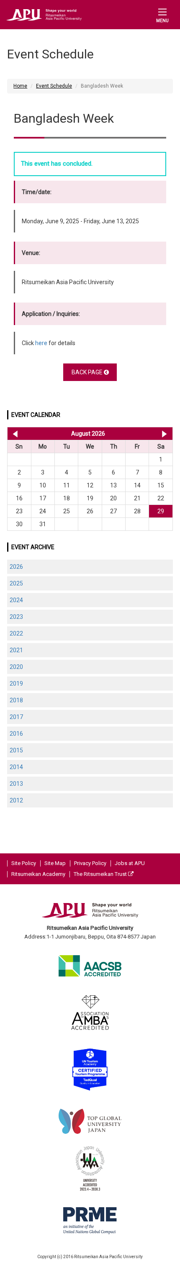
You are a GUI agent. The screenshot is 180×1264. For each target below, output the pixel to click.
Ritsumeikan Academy (38, 874)
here (41, 343)
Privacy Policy (90, 863)
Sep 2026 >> (164, 433)
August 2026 (88, 433)
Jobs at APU (130, 863)
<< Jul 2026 (13, 433)
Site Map (55, 863)
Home (20, 86)
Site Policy (23, 863)
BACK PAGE (88, 372)
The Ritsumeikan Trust (101, 874)
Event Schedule (54, 86)
